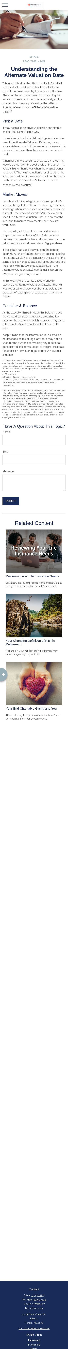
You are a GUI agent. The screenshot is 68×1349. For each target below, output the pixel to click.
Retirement (34, 1340)
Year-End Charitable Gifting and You (31, 708)
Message (8, 471)
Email (5, 451)
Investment (34, 1344)
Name (6, 432)
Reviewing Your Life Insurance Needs (32, 576)
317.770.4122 (39, 1299)
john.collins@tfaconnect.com (34, 1328)
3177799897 (38, 1304)
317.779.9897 (37, 1295)
